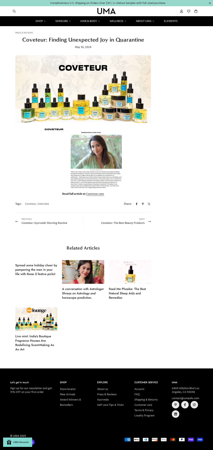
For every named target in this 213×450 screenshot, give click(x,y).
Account (139, 389)
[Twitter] (149, 204)
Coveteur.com (95, 194)
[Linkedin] (175, 414)
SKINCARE (61, 21)
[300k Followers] (185, 404)
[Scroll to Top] (207, 433)
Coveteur (30, 204)
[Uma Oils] (106, 11)
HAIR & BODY (88, 21)
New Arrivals (67, 394)
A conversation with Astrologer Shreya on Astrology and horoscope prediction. (83, 293)
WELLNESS (116, 21)
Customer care (143, 405)
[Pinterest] (143, 204)
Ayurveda (103, 399)
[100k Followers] (194, 404)
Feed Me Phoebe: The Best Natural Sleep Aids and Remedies (127, 293)
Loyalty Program (144, 415)
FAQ (137, 394)
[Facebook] (136, 204)
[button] (195, 11)
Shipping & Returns (146, 399)
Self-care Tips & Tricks (110, 405)
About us (102, 389)
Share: (128, 204)
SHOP (39, 21)
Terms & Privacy (144, 410)
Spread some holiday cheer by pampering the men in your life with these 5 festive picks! (36, 269)
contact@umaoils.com (185, 398)
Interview (43, 204)
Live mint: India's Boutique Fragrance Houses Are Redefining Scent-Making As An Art (34, 343)
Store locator (68, 389)
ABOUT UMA (143, 21)
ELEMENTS (171, 21)
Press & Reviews (24, 33)
